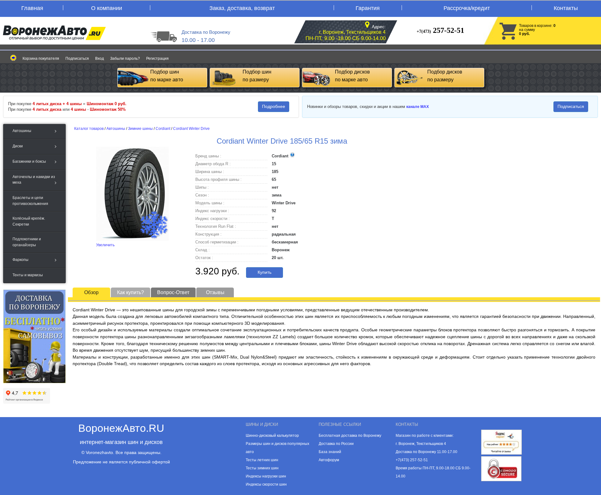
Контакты (566, 8)
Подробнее (273, 106)
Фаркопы (20, 260)
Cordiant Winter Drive (191, 128)
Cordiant (163, 128)
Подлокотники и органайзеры (27, 242)
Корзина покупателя (41, 58)
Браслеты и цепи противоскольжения (30, 201)
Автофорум (329, 460)
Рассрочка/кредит (467, 8)
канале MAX (417, 107)
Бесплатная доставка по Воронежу (350, 435)
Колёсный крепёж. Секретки (29, 221)
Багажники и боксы (29, 161)
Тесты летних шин (262, 460)
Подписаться (77, 58)
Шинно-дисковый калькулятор (272, 435)
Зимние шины (140, 128)
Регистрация (157, 58)
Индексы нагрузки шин (266, 476)
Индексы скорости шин (266, 484)
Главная (32, 8)
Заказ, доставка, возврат (242, 8)
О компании (106, 8)
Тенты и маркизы (28, 275)
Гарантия (368, 8)
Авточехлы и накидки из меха (34, 180)
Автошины (22, 131)
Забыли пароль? (125, 58)
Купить (264, 272)
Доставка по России (336, 443)
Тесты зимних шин (262, 468)
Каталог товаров (89, 128)
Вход (99, 58)
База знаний (330, 452)
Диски (18, 146)
